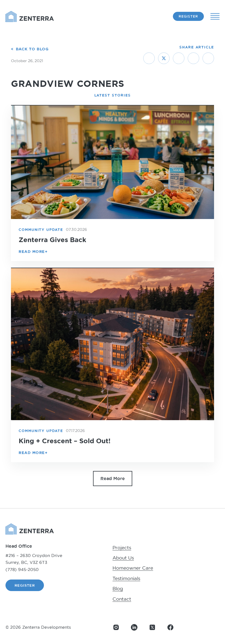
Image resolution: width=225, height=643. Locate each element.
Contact (122, 599)
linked (134, 627)
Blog (118, 588)
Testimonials (126, 578)
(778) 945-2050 (22, 569)
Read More (112, 478)
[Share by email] (193, 58)
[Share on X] (164, 58)
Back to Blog (32, 49)
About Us (123, 557)
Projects (122, 547)
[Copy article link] (208, 58)
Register (188, 16)
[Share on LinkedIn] (178, 58)
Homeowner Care (133, 568)
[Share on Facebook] (149, 58)
